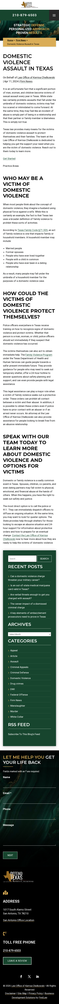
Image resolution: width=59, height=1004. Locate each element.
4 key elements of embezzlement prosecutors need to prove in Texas (27, 615)
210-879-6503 (24, 15)
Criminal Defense (19, 672)
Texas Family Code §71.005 (33, 230)
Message (8, 824)
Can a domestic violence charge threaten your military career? (26, 578)
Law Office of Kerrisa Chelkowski (36, 77)
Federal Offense (19, 694)
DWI (12, 689)
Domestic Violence (20, 678)
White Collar (16, 716)
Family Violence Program (38, 354)
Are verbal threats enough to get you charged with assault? (28, 596)
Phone (6, 809)
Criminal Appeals (19, 667)
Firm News (26, 81)
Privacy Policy (35, 993)
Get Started (9, 158)
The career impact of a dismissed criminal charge (27, 605)
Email (7, 793)
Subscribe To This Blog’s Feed (24, 734)
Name (6, 777)
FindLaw (43, 997)
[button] (54, 15)
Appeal (14, 650)
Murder (14, 711)
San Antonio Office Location (18, 920)
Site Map (22, 993)
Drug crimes (16, 683)
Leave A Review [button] (17, 960)
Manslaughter (17, 705)
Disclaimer (10, 993)
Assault (14, 661)
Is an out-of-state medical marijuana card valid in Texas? (29, 587)
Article (13, 656)
